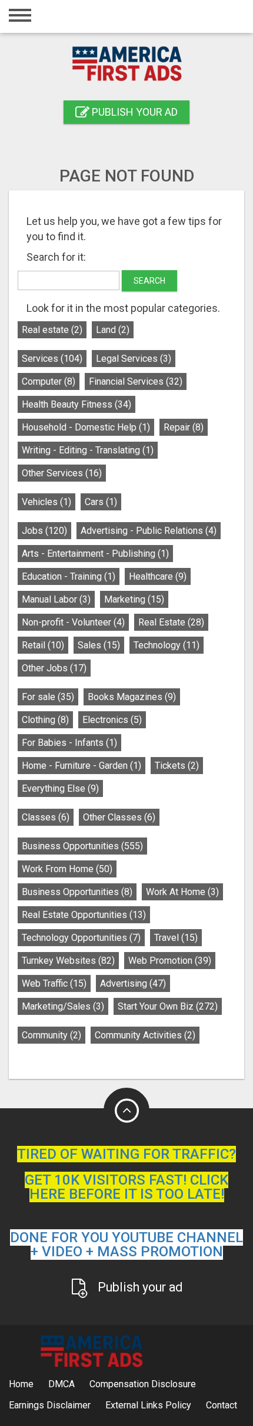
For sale (48, 696)
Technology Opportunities (81, 937)
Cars (101, 501)
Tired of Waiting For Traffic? (126, 1154)
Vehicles (46, 501)
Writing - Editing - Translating (88, 450)
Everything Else (60, 788)
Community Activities (145, 1035)
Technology (166, 645)
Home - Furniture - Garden (81, 765)
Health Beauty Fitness (76, 404)
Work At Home (182, 891)
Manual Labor (56, 599)
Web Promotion (169, 960)
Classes (45, 817)
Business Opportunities (82, 846)
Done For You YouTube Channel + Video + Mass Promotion (126, 1244)
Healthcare (158, 576)
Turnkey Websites (68, 960)
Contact (221, 1405)
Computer (48, 381)
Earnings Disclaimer (50, 1405)
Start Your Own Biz (168, 1006)
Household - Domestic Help (86, 427)
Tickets (177, 765)
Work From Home (67, 869)
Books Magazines (132, 696)
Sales (99, 645)
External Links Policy (148, 1405)
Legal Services (133, 358)
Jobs (44, 530)
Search (149, 280)
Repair (184, 427)
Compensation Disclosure (142, 1384)
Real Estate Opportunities (84, 914)
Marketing (134, 599)
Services (52, 358)
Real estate (52, 329)
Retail (43, 645)
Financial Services (135, 381)
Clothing (45, 719)
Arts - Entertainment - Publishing (95, 553)
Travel (176, 937)
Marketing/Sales (63, 1006)
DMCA (61, 1384)
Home (21, 1384)
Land (112, 329)
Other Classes (119, 817)
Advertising (133, 983)
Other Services (62, 473)
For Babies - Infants (69, 742)
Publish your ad (133, 112)
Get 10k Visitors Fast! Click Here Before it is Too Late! (126, 1187)
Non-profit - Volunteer (73, 622)
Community (51, 1035)
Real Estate (171, 622)
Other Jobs (54, 668)
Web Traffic (54, 983)
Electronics (112, 719)
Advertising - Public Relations (149, 530)
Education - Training (68, 576)
